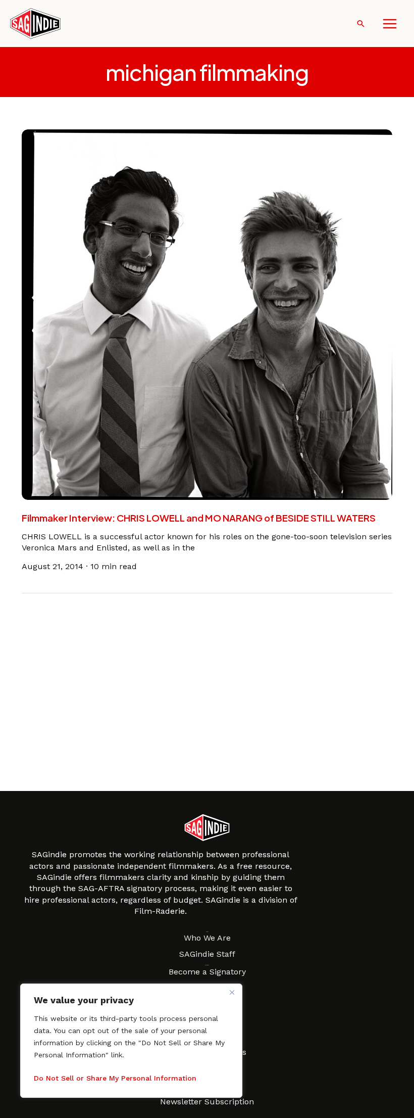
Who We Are (207, 938)
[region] (131, 1041)
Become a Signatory (207, 971)
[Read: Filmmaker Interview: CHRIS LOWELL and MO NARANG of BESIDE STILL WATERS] (207, 314)
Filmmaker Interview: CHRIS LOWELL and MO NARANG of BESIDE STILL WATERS (199, 518)
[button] (361, 23)
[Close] (232, 992)
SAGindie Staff (207, 954)
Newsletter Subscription (207, 1101)
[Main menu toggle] (390, 24)
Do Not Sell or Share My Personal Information (115, 1078)
